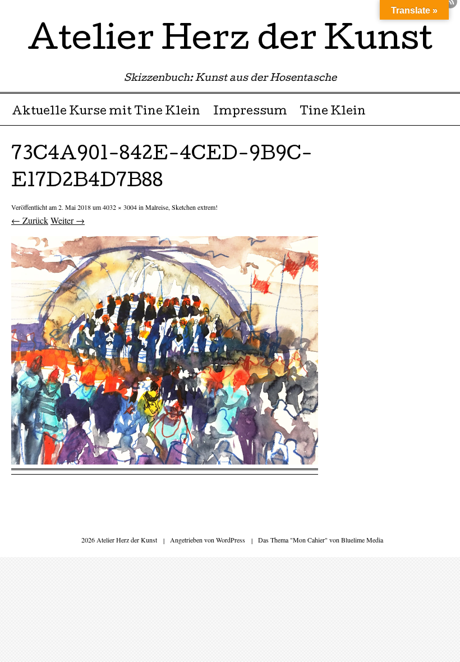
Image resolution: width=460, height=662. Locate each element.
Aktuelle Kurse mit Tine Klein (106, 112)
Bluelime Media (362, 539)
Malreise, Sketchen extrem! (181, 207)
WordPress (230, 539)
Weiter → (67, 220)
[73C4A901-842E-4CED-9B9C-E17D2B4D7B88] (164, 461)
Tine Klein (333, 112)
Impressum (250, 112)
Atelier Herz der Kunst (230, 41)
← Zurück (29, 220)
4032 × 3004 (120, 207)
